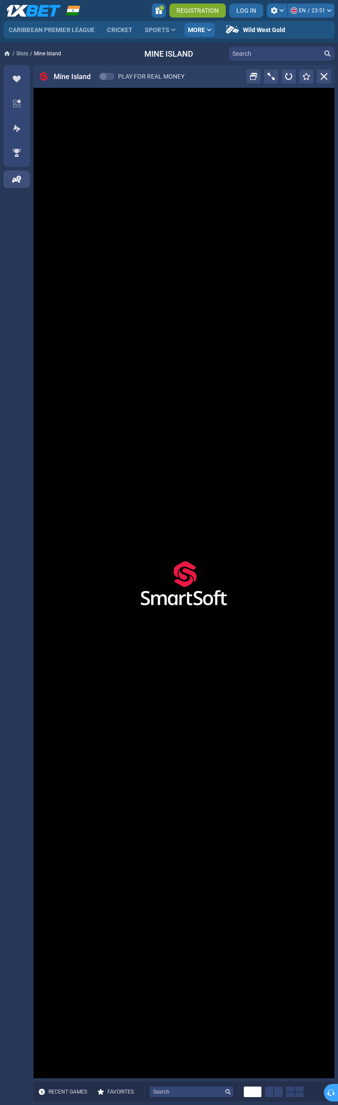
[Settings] (277, 11)
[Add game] (17, 179)
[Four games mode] (295, 1092)
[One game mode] (252, 1092)
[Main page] (10, 53)
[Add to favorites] (306, 76)
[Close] (324, 76)
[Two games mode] (274, 1092)
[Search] (327, 54)
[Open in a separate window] (253, 76)
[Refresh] (289, 76)
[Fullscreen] (271, 76)
